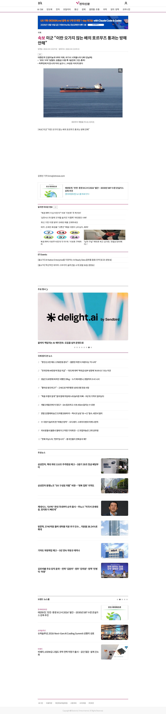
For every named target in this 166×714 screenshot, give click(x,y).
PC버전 (91, 703)
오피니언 (126, 9)
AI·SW (40, 9)
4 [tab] (81, 347)
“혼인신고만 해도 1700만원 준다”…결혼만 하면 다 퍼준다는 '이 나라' (68, 362)
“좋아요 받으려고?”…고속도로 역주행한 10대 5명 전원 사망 (65, 388)
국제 (39, 32)
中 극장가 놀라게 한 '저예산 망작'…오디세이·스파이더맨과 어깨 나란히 (69, 422)
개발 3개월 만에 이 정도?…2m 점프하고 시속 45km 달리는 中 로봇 (68, 405)
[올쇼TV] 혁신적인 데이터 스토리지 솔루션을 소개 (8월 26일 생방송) (66, 265)
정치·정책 (115, 9)
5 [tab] (84, 347)
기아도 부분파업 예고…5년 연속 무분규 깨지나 (59, 550)
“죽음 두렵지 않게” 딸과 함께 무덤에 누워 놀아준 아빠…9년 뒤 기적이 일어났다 (72, 396)
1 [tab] (74, 347)
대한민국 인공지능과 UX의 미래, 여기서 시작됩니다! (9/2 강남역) (65, 57)
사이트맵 (82, 703)
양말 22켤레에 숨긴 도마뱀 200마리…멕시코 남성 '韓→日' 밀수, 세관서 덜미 (72, 413)
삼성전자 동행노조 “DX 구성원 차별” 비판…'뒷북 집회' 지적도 (66, 485)
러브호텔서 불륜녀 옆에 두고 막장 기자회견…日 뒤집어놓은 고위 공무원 (70, 430)
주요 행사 (43, 289)
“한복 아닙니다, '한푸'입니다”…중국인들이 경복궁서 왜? (63, 439)
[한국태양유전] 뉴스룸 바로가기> (77, 194)
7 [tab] (89, 347)
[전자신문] (83, 3)
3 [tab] (79, 347)
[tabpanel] (83, 319)
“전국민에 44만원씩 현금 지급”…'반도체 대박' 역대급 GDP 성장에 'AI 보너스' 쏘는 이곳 (76, 370)
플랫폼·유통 (94, 9)
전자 (58, 9)
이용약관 (49, 703)
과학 (105, 9)
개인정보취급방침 (61, 703)
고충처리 (73, 703)
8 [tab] (91, 347)
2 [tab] (77, 347)
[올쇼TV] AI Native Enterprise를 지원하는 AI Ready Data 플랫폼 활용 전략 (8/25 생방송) (75, 260)
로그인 (40, 703)
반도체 (49, 9)
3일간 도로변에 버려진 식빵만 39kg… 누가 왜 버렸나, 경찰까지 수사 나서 (70, 379)
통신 (76, 9)
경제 (83, 9)
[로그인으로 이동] (126, 3)
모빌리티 (67, 9)
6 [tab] (86, 347)
